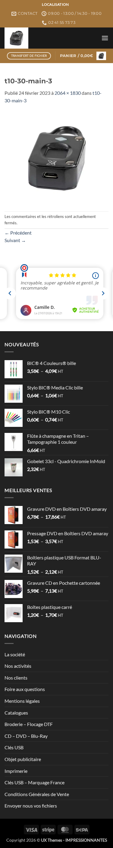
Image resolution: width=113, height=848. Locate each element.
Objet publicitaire (23, 759)
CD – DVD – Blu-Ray (26, 736)
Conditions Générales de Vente (37, 794)
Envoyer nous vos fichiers (31, 805)
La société (15, 654)
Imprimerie (16, 771)
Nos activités (18, 666)
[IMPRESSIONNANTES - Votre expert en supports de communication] (51, 38)
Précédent (18, 232)
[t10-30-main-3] (56, 157)
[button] (104, 37)
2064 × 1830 (68, 93)
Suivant (15, 240)
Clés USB (14, 747)
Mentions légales (22, 701)
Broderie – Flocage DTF (29, 724)
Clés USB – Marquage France (34, 782)
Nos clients (16, 677)
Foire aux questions (25, 689)
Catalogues (16, 712)
